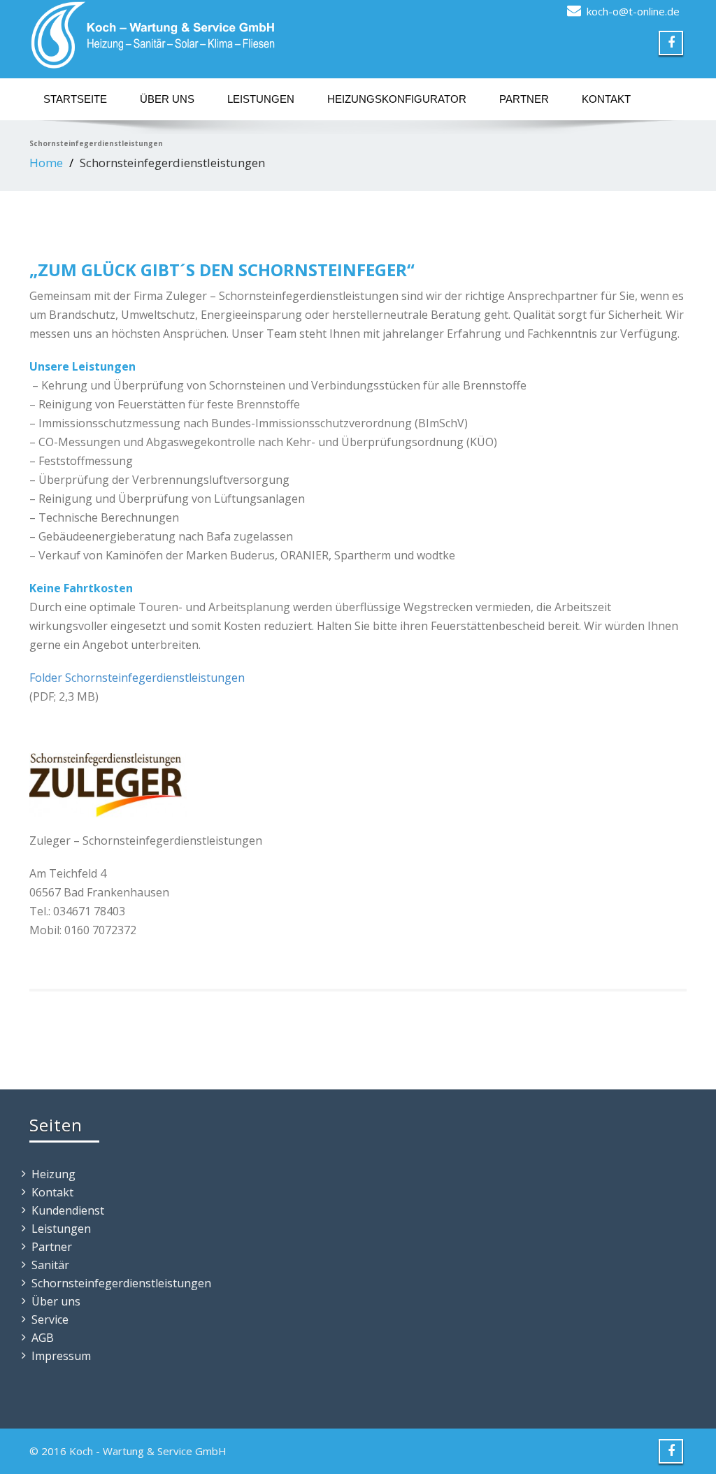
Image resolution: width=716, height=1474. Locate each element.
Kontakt (606, 99)
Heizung (53, 1174)
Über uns (167, 99)
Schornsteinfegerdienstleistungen (121, 1283)
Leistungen (260, 99)
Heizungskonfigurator (396, 99)
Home (46, 163)
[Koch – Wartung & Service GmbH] (188, 35)
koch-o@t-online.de (633, 11)
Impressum (61, 1356)
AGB (42, 1337)
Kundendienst (67, 1210)
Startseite (75, 99)
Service (50, 1319)
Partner (524, 99)
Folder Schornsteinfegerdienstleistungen (137, 677)
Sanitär (50, 1265)
